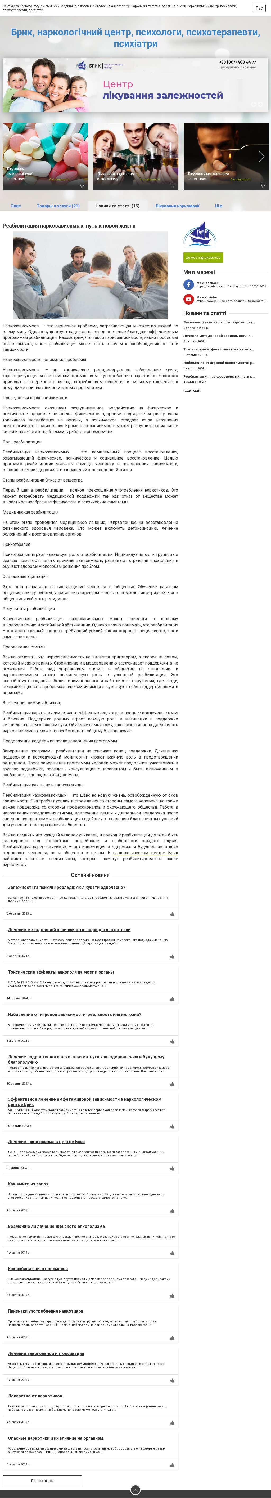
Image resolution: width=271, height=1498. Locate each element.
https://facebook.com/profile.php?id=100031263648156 (232, 286)
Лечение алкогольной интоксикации (46, 1353)
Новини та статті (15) (117, 205)
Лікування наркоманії (177, 205)
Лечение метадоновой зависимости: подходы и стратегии (69, 929)
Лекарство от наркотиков (35, 1395)
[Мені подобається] (172, 914)
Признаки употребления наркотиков (45, 1311)
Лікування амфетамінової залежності (20, 174)
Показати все (42, 1481)
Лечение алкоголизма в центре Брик (46, 1141)
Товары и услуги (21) (58, 205)
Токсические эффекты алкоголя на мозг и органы (61, 972)
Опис (16, 205)
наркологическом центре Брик (145, 852)
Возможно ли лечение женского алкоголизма (56, 1226)
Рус (259, 8)
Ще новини (191, 390)
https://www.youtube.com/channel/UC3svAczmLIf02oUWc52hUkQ (232, 301)
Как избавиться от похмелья (38, 1268)
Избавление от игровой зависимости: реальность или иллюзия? (74, 1014)
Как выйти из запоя (28, 1184)
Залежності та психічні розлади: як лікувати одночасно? (66, 887)
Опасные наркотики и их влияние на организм (55, 1438)
